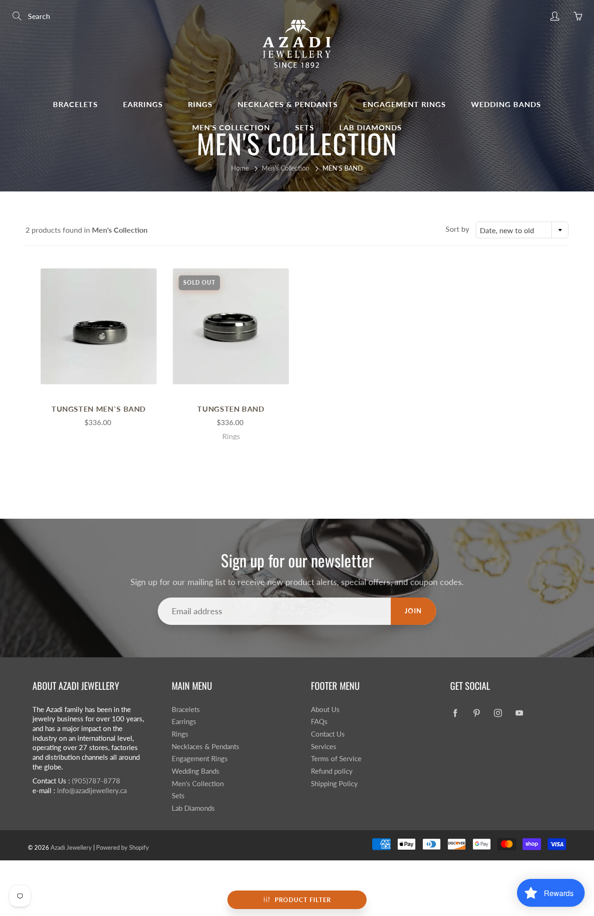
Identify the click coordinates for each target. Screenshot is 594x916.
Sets (304, 127)
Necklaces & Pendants (288, 104)
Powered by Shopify (122, 847)
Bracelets (75, 104)
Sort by (457, 228)
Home (240, 168)
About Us (325, 709)
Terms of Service (336, 759)
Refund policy (332, 771)
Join (413, 611)
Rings (200, 104)
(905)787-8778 (96, 781)
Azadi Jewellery (71, 847)
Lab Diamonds (370, 127)
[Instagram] (498, 713)
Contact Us (328, 734)
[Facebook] (455, 713)
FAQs (319, 721)
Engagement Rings (404, 104)
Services (323, 747)
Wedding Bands (506, 104)
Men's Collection (231, 127)
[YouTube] (519, 713)
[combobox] (522, 230)
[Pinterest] (476, 713)
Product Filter (303, 899)
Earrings (143, 104)
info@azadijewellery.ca (92, 791)
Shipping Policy (334, 784)
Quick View (98, 326)
